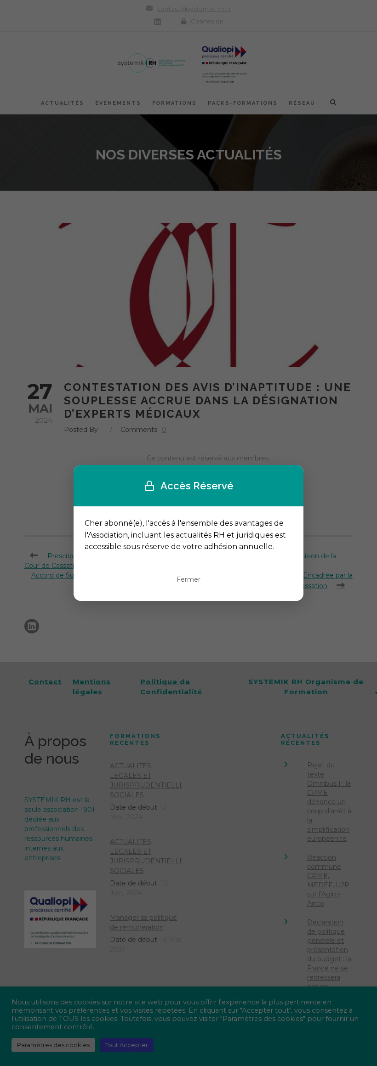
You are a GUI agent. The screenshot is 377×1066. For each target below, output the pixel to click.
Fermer (188, 579)
